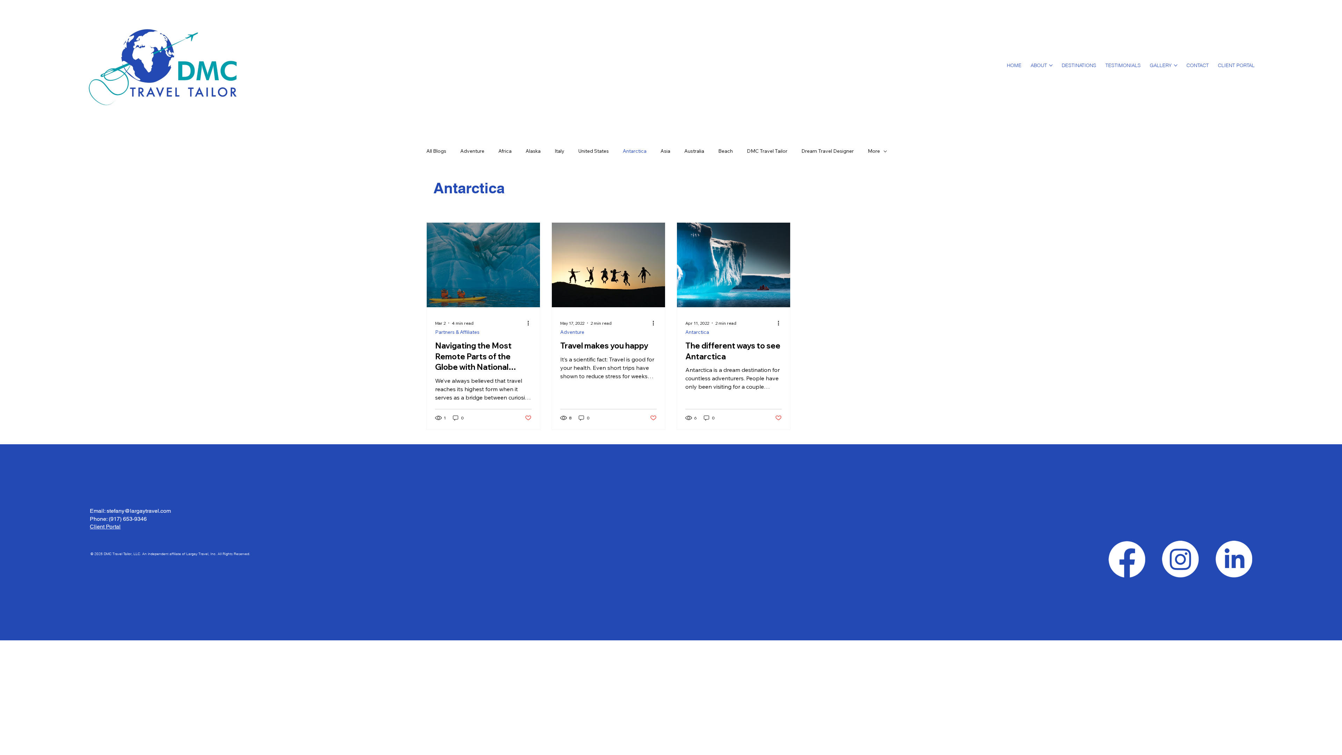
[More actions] (530, 323)
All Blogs (436, 151)
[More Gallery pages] (1175, 65)
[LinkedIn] (1233, 559)
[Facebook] (1127, 559)
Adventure (472, 151)
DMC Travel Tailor (767, 151)
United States (593, 151)
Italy (559, 151)
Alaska (533, 151)
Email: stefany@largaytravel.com (130, 511)
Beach (725, 151)
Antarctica (635, 151)
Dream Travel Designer (827, 151)
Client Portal (105, 526)
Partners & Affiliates (457, 332)
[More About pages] (1051, 65)
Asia (665, 151)
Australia (694, 151)
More (874, 151)
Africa (505, 151)
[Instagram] (1180, 559)
